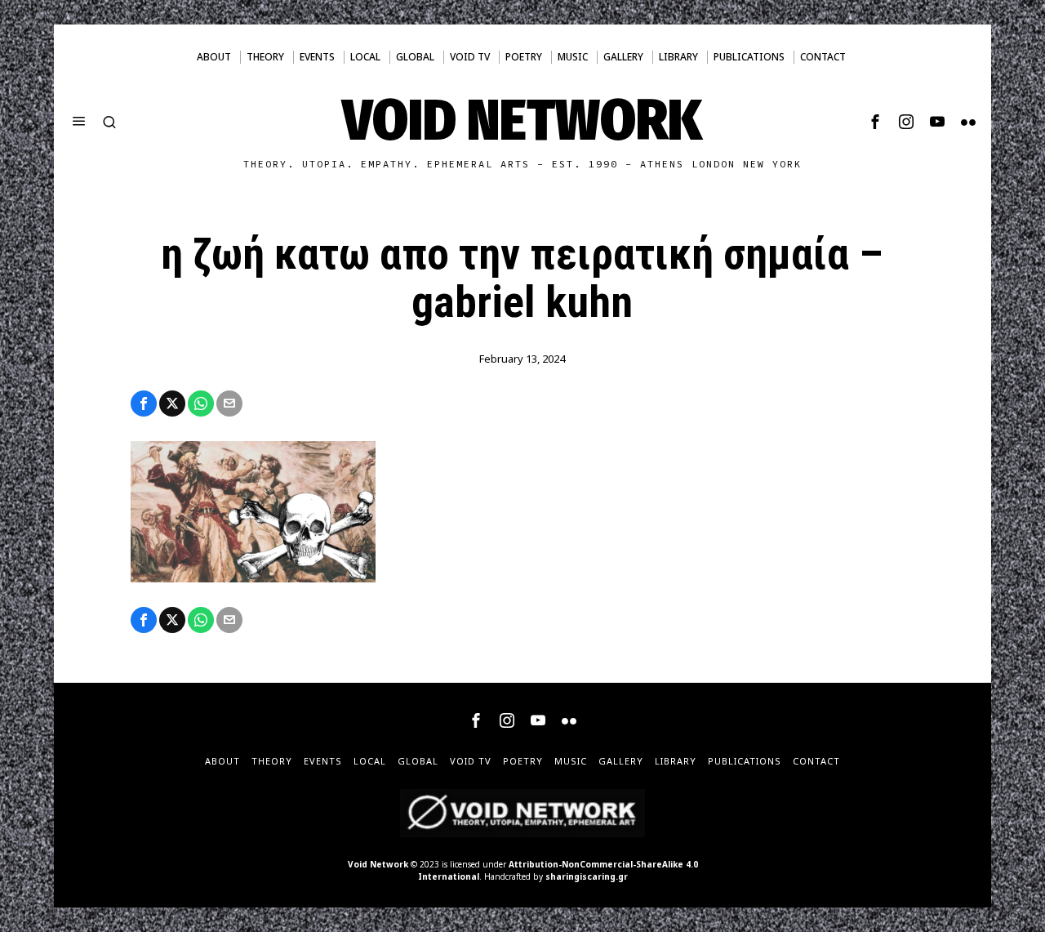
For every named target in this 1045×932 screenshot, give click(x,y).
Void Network (378, 864)
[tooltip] (875, 122)
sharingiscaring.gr (586, 876)
